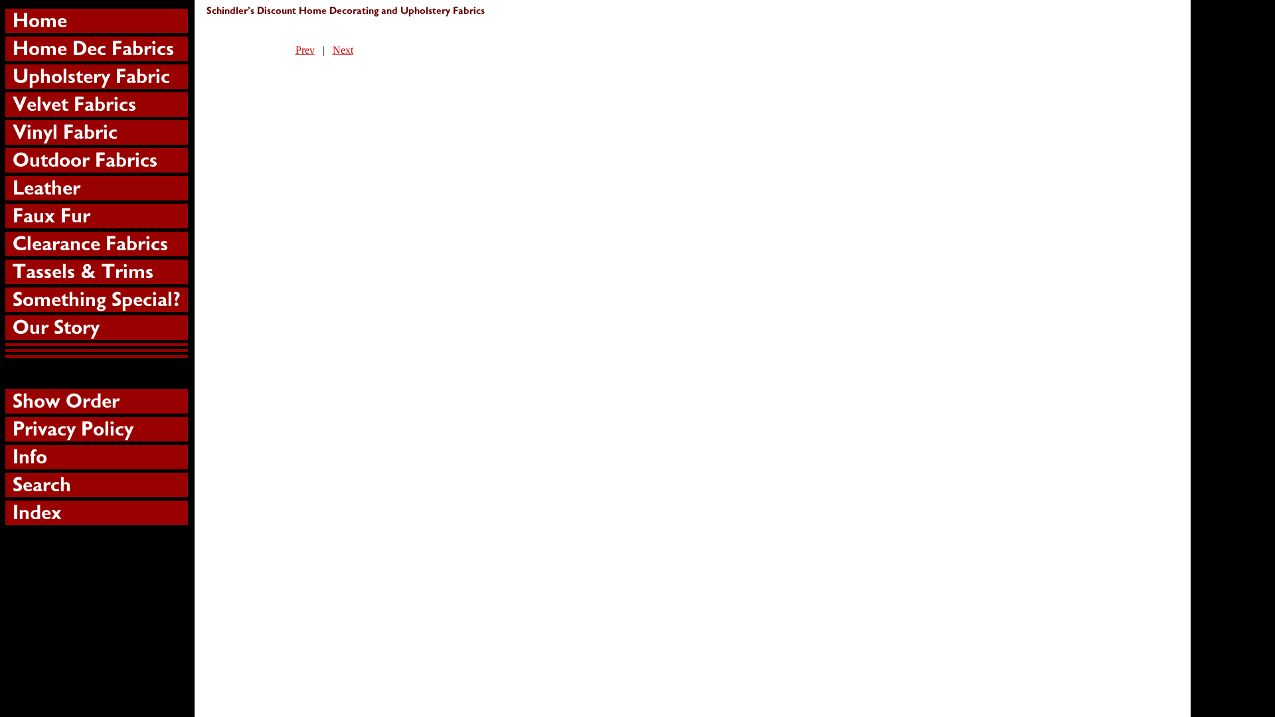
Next (343, 50)
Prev (305, 50)
